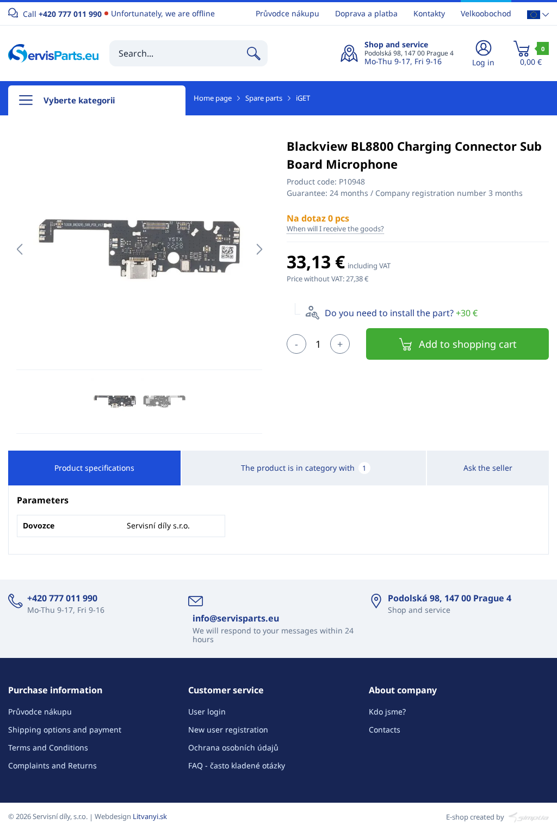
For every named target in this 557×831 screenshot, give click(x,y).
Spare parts (263, 98)
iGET (303, 98)
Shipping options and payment (64, 729)
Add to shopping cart (468, 343)
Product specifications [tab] (94, 468)
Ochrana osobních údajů (233, 747)
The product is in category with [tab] (303, 468)
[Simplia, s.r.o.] (527, 816)
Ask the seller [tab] (487, 468)
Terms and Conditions (48, 747)
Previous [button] (19, 249)
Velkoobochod (486, 13)
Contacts (384, 729)
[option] (139, 249)
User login (207, 711)
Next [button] (259, 249)
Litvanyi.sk (150, 816)
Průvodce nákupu (287, 13)
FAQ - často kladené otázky (236, 765)
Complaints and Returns (52, 765)
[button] (538, 14)
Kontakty (429, 13)
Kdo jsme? (387, 711)
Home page (213, 98)
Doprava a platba (366, 13)
